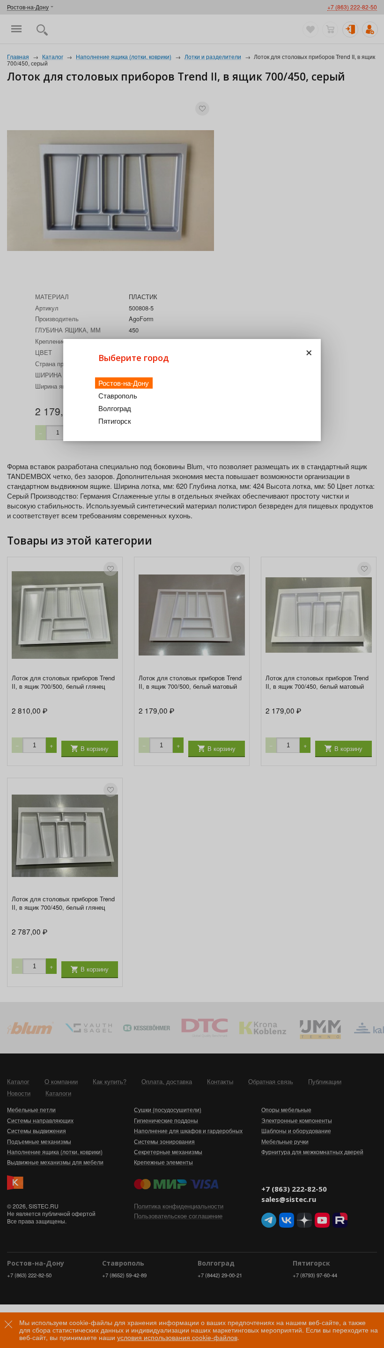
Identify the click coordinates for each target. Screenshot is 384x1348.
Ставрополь (117, 395)
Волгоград (114, 408)
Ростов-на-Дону (123, 383)
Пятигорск (114, 421)
